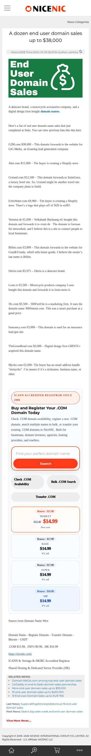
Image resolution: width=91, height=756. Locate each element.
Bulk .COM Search (63, 481)
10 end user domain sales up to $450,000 (38, 692)
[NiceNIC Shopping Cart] (57, 750)
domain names (50, 111)
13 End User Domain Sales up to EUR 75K (38, 695)
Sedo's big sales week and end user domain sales (52, 711)
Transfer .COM (45, 496)
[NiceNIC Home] (11, 750)
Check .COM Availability (22, 482)
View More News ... (18, 720)
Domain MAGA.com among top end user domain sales (47, 680)
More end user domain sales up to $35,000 (39, 688)
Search (45, 464)
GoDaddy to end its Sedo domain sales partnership (44, 684)
